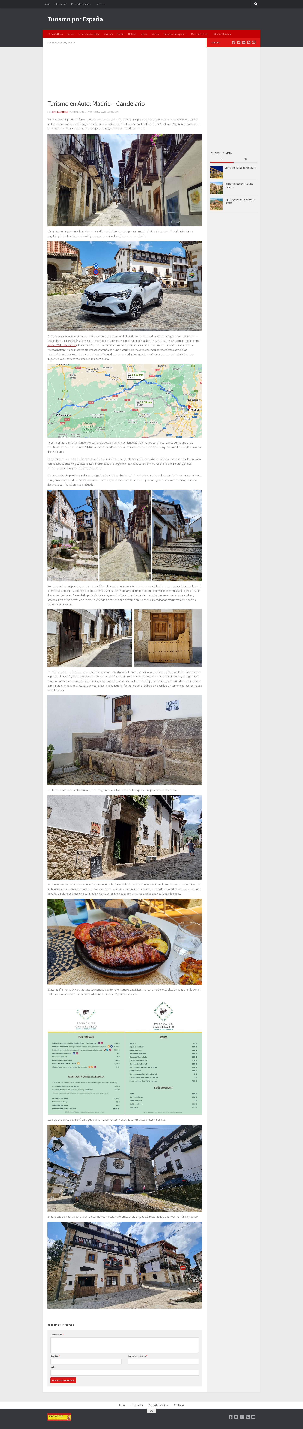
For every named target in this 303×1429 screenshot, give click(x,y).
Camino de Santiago (89, 33)
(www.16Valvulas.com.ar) (62, 345)
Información (61, 4)
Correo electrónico (137, 1356)
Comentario (57, 1334)
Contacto (100, 4)
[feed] (249, 42)
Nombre (55, 1356)
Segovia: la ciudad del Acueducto (241, 167)
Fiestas (120, 33)
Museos (155, 33)
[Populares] (245, 159)
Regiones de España (174, 33)
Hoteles (132, 33)
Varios (72, 42)
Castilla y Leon (56, 42)
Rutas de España (199, 33)
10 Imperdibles (55, 33)
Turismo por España (75, 19)
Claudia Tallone (60, 112)
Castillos (108, 33)
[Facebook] (233, 42)
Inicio (47, 4)
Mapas (144, 33)
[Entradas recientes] (222, 159)
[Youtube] (254, 42)
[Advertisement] (124, 75)
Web (52, 1367)
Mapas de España (80, 4)
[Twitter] (239, 42)
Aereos (70, 33)
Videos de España (222, 33)
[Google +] (244, 42)
